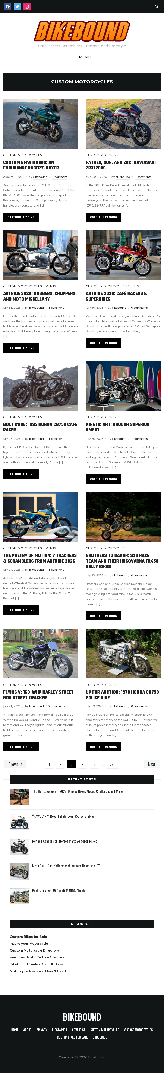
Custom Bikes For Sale (72, 1037)
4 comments (139, 439)
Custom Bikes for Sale (28, 936)
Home (14, 1030)
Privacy (41, 1030)
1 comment (59, 177)
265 (113, 764)
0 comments (139, 308)
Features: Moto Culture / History (37, 957)
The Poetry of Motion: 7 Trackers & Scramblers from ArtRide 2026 (40, 558)
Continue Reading (20, 217)
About (27, 1030)
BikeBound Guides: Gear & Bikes (37, 964)
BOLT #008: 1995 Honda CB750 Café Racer (40, 427)
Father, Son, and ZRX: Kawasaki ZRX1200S (121, 165)
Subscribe (100, 1037)
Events (50, 286)
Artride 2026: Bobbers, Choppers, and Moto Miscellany (40, 296)
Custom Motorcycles (22, 155)
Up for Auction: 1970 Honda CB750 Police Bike (122, 695)
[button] (82, 57)
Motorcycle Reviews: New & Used (38, 971)
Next (151, 764)
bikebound (40, 177)
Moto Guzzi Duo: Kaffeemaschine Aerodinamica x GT (66, 865)
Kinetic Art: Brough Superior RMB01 (117, 427)
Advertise (78, 1030)
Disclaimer (59, 1030)
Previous (15, 764)
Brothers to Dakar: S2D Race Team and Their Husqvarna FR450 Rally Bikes (122, 561)
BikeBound (82, 1016)
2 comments (56, 706)
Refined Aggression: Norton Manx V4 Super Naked (64, 841)
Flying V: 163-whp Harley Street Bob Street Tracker (38, 695)
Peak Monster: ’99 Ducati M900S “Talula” (59, 890)
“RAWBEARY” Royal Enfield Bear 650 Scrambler (63, 816)
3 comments (143, 177)
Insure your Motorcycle (29, 943)
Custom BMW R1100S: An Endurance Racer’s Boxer (31, 165)
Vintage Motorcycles (138, 1030)
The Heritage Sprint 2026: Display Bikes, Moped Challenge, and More (77, 791)
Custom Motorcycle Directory (34, 950)
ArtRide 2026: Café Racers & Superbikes (116, 296)
